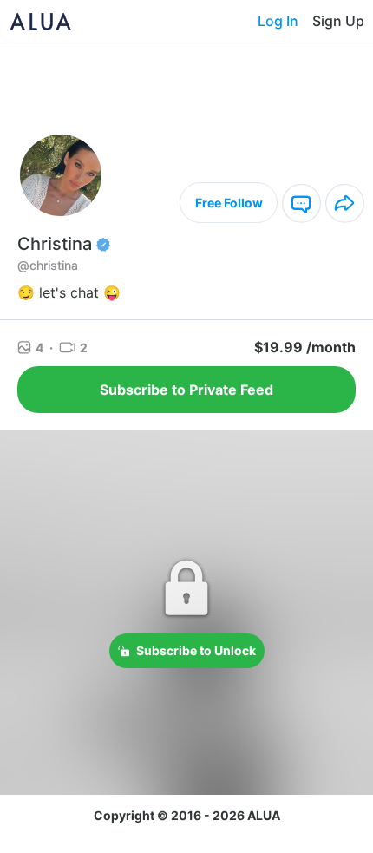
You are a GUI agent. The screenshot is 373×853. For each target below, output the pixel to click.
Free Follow (229, 202)
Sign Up (338, 21)
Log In (278, 21)
